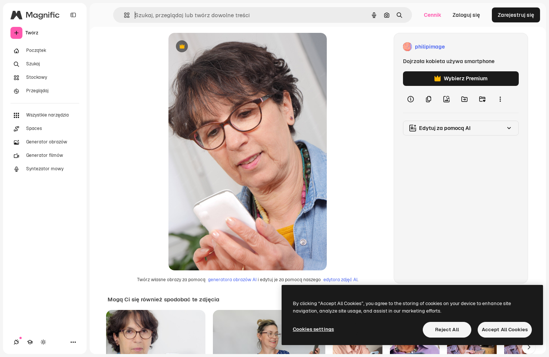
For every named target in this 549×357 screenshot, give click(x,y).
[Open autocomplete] (124, 15)
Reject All (447, 329)
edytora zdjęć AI (340, 280)
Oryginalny (220, 46)
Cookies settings (313, 329)
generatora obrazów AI (232, 280)
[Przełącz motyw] (43, 342)
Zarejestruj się (516, 15)
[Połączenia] (16, 342)
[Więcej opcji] (500, 99)
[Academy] (30, 342)
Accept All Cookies (505, 329)
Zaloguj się (466, 15)
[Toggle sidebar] (73, 15)
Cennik (432, 15)
